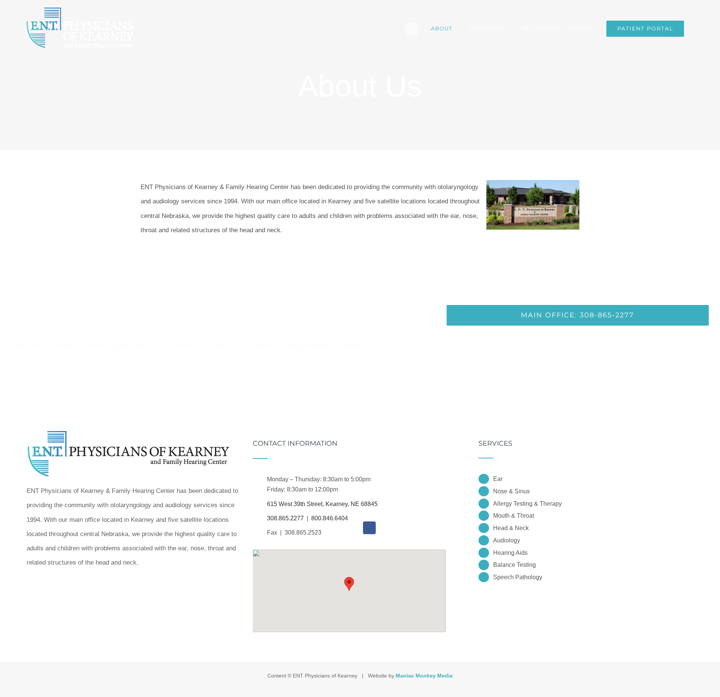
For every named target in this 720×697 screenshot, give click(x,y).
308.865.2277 (285, 518)
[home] (129, 447)
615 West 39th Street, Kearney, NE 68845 (322, 504)
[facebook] (369, 527)
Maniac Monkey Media (424, 676)
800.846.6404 (329, 518)
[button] (349, 584)
